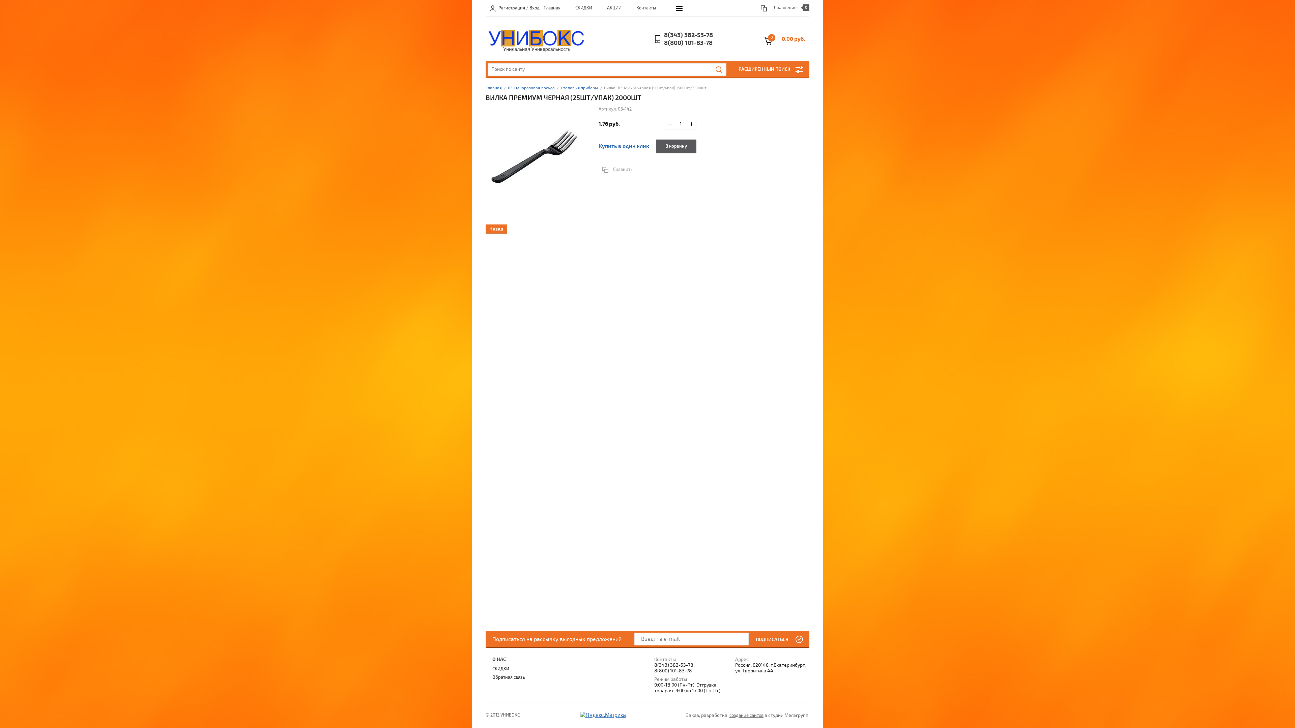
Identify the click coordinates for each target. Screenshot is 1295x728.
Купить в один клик (624, 146)
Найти (719, 69)
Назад (496, 229)
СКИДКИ (583, 8)
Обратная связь (508, 677)
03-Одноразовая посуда (531, 88)
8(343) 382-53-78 (688, 35)
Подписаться (772, 639)
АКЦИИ (614, 8)
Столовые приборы (579, 88)
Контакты (646, 8)
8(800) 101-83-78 (688, 43)
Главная (552, 8)
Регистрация (511, 8)
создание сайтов (746, 715)
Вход (534, 8)
